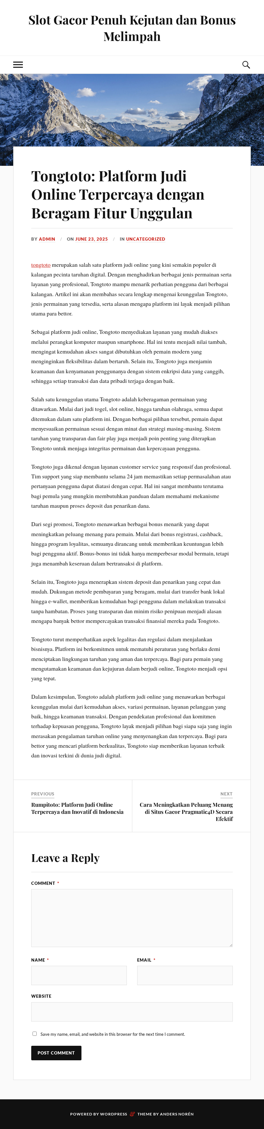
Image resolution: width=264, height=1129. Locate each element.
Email (146, 960)
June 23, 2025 (91, 239)
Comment (45, 883)
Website (41, 996)
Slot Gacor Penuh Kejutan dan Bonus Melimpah (132, 27)
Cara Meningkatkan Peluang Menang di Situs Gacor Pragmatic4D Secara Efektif (186, 811)
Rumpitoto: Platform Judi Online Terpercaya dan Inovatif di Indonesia (77, 808)
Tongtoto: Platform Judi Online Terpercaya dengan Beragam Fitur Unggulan (117, 194)
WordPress (113, 1114)
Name (40, 960)
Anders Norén (177, 1114)
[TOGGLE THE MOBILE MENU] (18, 65)
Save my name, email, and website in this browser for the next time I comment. (113, 1034)
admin (47, 239)
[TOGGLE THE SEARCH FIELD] (246, 65)
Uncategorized (145, 239)
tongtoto (41, 264)
